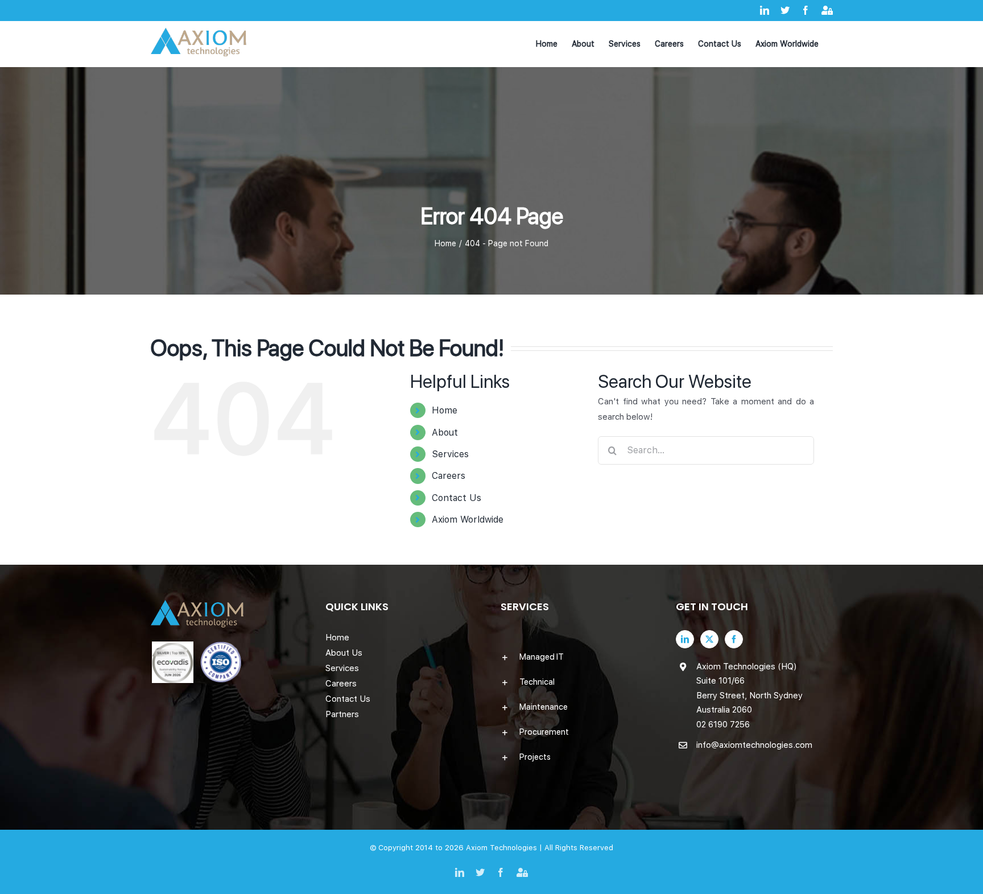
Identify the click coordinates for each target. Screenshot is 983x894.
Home (444, 410)
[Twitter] (709, 639)
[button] (579, 657)
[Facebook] (734, 639)
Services (450, 454)
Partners (342, 714)
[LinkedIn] (685, 639)
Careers (448, 475)
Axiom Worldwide (467, 519)
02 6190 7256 (723, 724)
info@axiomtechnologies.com (754, 745)
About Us (343, 653)
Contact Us (456, 497)
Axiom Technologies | (505, 847)
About (445, 432)
